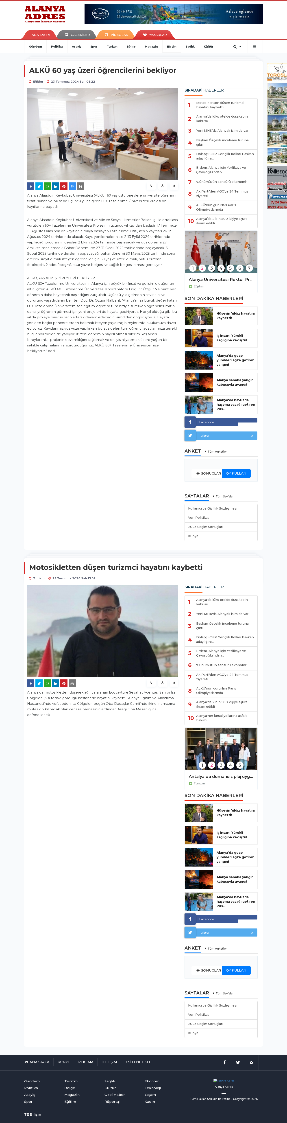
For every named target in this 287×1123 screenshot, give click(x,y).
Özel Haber (114, 1094)
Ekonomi (153, 1081)
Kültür (208, 46)
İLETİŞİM (109, 1062)
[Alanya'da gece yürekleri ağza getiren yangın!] (199, 360)
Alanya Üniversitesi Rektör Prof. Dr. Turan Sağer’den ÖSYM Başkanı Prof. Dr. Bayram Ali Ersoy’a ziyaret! (221, 279)
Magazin (151, 46)
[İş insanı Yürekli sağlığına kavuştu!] (199, 338)
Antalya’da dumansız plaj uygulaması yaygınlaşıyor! (221, 776)
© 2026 (252, 1099)
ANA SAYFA (41, 35)
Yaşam (150, 1094)
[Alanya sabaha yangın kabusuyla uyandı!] (199, 382)
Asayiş (76, 46)
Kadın (150, 1101)
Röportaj (112, 1101)
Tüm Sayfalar (225, 496)
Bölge (131, 46)
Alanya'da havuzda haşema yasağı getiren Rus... (236, 404)
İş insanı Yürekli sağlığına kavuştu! (232, 338)
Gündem (35, 46)
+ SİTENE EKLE (138, 1062)
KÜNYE (64, 1062)
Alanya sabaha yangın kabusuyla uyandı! (235, 382)
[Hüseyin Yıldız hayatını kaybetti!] (199, 316)
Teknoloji (153, 1088)
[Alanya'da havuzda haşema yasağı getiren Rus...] (199, 405)
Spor (94, 46)
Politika (57, 46)
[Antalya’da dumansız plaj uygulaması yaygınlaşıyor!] (221, 752)
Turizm (112, 46)
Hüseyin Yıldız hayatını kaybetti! (236, 315)
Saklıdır (212, 1099)
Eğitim (171, 46)
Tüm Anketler (217, 451)
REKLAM (85, 1062)
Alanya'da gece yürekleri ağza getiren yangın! (235, 360)
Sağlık (190, 46)
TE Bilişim (33, 1114)
